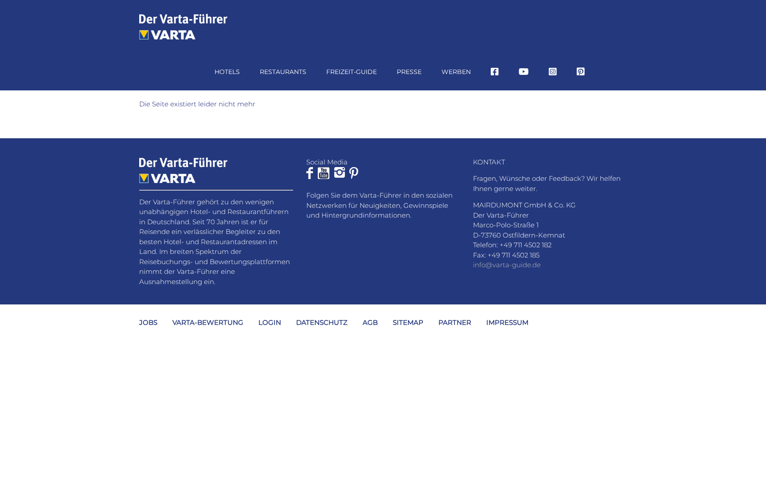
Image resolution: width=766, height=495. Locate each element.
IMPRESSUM (507, 322)
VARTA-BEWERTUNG (207, 322)
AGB (370, 322)
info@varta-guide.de (507, 265)
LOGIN (269, 322)
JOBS (148, 322)
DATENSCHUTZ (322, 322)
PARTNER (454, 322)
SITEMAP (408, 322)
